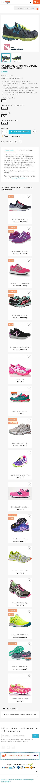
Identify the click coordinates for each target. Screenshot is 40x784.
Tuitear (15, 142)
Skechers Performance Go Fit (20, 251)
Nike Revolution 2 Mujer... (20, 667)
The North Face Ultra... (20, 539)
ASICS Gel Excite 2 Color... (20, 315)
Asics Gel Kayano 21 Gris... (20, 443)
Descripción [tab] (10, 150)
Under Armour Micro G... (20, 411)
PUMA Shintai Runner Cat (20, 571)
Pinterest (20, 142)
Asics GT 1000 (20, 379)
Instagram (13, 747)
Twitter (8, 747)
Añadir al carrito (20, 132)
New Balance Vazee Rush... (20, 635)
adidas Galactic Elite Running (20, 283)
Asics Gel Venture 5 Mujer (20, 603)
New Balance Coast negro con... (20, 347)
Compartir (11, 142)
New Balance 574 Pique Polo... (20, 507)
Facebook (3, 747)
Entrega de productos (19, 178)
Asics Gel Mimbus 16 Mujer (20, 699)
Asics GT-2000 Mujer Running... (20, 475)
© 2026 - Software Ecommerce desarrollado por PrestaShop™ (17, 781)
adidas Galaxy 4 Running (20, 219)
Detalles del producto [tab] (24, 150)
